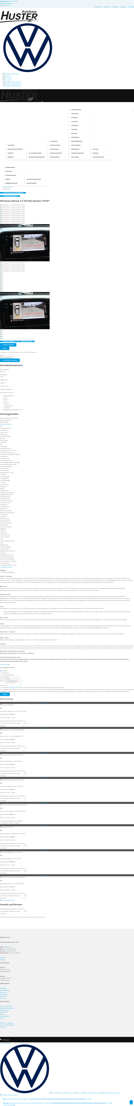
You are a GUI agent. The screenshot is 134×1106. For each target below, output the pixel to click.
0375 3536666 (9, 1)
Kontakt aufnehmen (5, 1043)
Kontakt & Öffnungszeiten (34, 179)
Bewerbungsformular (11, 183)
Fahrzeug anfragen (9, 341)
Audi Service (74, 117)
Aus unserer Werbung (6, 1006)
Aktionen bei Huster (10, 175)
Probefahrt (11, 157)
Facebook (115, 7)
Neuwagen (8, 140)
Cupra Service (74, 125)
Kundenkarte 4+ (75, 137)
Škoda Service (75, 113)
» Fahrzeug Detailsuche (10, 196)
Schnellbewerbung (5, 5)
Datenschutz (97, 7)
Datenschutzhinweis (14, 687)
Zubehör (92, 144)
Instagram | (124, 7)
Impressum (107, 7)
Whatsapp (131, 7)
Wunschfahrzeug (75, 145)
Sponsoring (8, 171)
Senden (5, 694)
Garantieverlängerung (77, 153)
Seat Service (74, 121)
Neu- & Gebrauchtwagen (35, 153)
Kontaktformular (31, 183)
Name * (2, 677)
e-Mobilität (10, 153)
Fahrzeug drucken (26, 341)
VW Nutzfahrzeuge (5, 990)
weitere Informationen (8, 675)
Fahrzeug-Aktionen (55, 145)
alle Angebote (54, 141)
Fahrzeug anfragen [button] (5, 664)
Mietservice (96, 153)
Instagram (2, 959)
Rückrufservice (75, 149)
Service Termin (75, 157)
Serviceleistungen (76, 109)
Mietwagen (74, 133)
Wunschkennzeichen (76, 141)
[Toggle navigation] (42, 101)
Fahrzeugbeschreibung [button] (6, 567)
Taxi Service (74, 129)
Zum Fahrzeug (42, 703)
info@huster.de (8, 947)
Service (71, 104)
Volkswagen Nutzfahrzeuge (15, 149)
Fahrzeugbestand (31, 148)
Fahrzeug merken (8, 344)
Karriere (7, 179)
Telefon (4, 681)
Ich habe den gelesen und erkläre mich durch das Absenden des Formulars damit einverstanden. (33, 687)
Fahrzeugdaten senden (10, 360)
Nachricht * (3, 685)
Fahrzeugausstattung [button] (5, 424)
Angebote (51, 136)
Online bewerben (4, 1016)
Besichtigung (5, 673)
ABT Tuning (95, 149)
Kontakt (26, 174)
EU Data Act (3, 1027)
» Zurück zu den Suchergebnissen (13, 193)
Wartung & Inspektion (56, 153)
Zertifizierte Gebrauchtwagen (37, 157)
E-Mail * (2, 679)
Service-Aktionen (54, 149)
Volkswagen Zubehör (98, 157)
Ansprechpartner (10, 167)
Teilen (5, 348)
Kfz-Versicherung (54, 157)
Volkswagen (11, 145)
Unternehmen (7, 162)
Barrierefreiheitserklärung (7, 1025)
